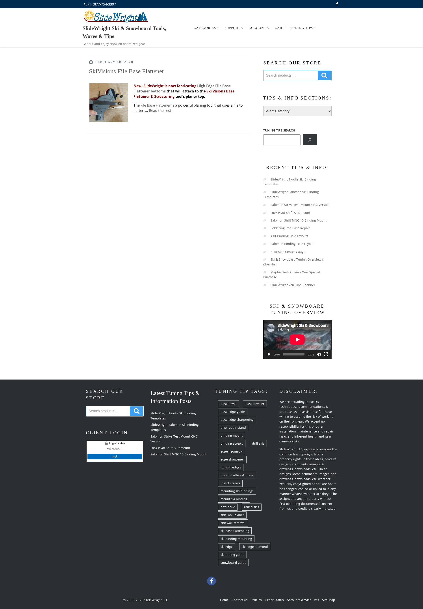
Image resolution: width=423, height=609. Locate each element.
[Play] (269, 354)
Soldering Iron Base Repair (290, 228)
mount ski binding (234, 499)
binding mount (232, 435)
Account (257, 28)
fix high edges (231, 467)
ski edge (227, 547)
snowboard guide (233, 562)
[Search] (310, 139)
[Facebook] (337, 4)
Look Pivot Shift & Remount (290, 213)
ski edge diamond (255, 547)
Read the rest (160, 110)
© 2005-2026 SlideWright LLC (145, 600)
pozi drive (228, 507)
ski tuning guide (232, 555)
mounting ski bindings (237, 491)
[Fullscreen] (326, 354)
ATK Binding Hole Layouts (289, 236)
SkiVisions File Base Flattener (126, 71)
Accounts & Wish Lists (303, 600)
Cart (279, 28)
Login (114, 456)
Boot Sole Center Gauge (288, 252)
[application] (297, 339)
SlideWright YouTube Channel (293, 285)
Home (224, 600)
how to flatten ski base (237, 475)
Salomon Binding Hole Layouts (293, 244)
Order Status (274, 600)
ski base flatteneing (235, 531)
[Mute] (319, 354)
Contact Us (240, 600)
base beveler (254, 404)
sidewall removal (233, 523)
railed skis (251, 507)
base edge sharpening (237, 419)
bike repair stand (233, 427)
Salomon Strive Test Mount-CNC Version (300, 205)
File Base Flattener (156, 105)
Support (232, 28)
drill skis (258, 443)
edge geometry (232, 451)
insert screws (230, 483)
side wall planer (232, 515)
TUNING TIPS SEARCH (279, 130)
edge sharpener (232, 459)
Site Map (328, 600)
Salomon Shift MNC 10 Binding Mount (299, 220)
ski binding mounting (236, 539)
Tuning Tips (301, 28)
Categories (205, 28)
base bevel (228, 404)
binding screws (232, 443)
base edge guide (233, 412)
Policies (256, 600)
